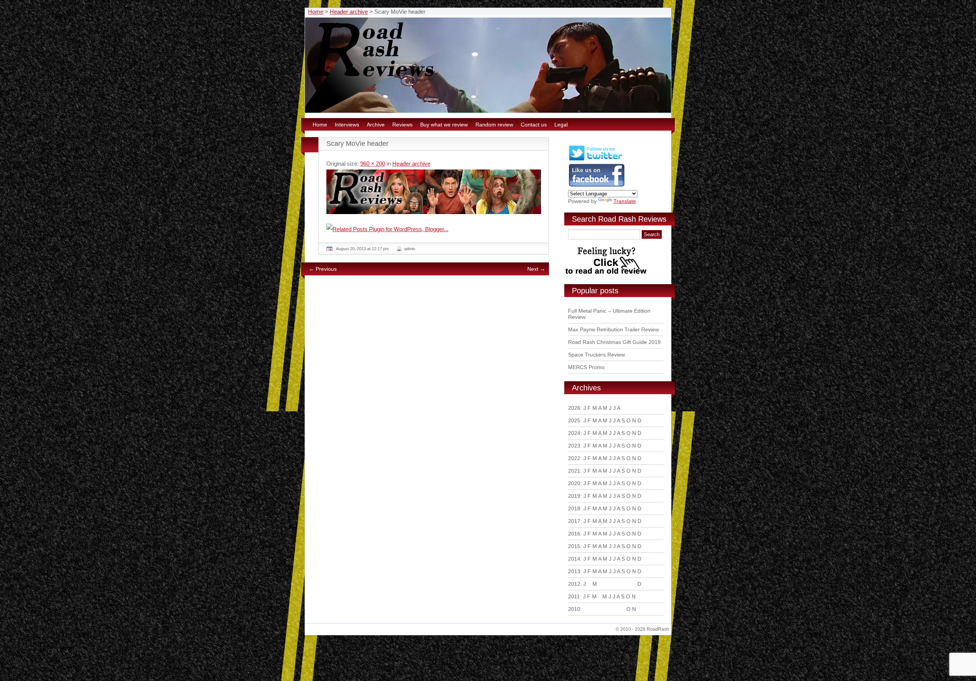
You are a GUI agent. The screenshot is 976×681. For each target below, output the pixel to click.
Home (315, 11)
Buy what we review (444, 124)
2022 (574, 458)
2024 (574, 433)
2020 (574, 483)
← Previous (323, 269)
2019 (574, 496)
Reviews (402, 124)
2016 (574, 534)
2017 (574, 521)
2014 (574, 559)
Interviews (347, 124)
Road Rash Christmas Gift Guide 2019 (614, 342)
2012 (574, 584)
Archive (376, 124)
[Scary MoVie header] (433, 191)
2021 (574, 471)
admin (409, 248)
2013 (574, 571)
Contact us (534, 124)
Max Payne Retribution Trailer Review (613, 329)
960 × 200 (372, 163)
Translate (624, 201)
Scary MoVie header (357, 143)
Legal (561, 124)
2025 (574, 420)
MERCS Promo (586, 367)
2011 (574, 596)
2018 (574, 508)
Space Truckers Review (596, 355)
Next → (536, 269)
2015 (574, 546)
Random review (494, 124)
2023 (574, 446)
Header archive (349, 11)
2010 (574, 609)
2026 (574, 408)
